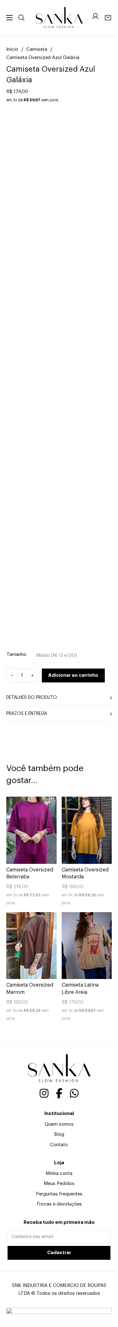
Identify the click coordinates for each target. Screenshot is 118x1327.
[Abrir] (21, 17)
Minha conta (59, 1173)
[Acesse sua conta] (95, 17)
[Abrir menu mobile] (9, 17)
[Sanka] (59, 17)
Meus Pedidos (59, 1183)
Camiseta (36, 49)
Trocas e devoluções (59, 1204)
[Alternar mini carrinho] (108, 17)
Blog (59, 1134)
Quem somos (59, 1124)
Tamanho (16, 654)
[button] (59, 698)
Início (12, 49)
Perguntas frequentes (59, 1194)
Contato (59, 1144)
